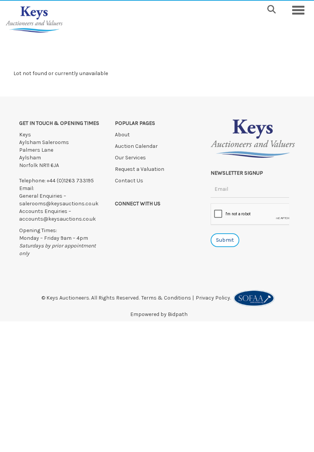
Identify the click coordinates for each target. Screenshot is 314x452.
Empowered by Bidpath (159, 314)
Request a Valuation (139, 169)
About (122, 134)
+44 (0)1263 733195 (70, 180)
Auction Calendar (137, 146)
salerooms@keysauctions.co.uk (58, 203)
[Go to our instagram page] (153, 217)
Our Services (130, 157)
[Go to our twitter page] (138, 217)
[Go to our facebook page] (122, 217)
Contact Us (129, 180)
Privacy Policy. (214, 298)
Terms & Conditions (166, 298)
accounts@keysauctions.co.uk (57, 219)
